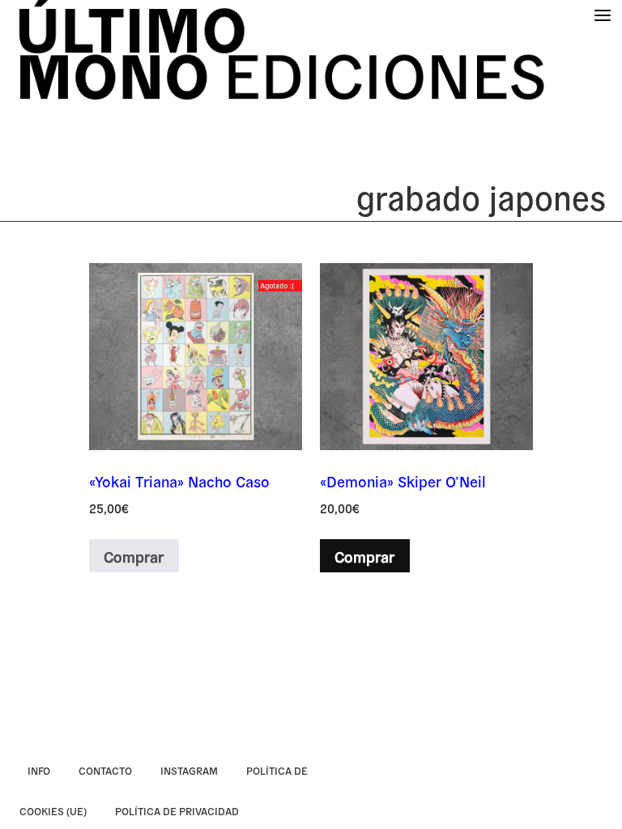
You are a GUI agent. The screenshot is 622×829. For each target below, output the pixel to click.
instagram (189, 770)
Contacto (105, 770)
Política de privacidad (177, 811)
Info (39, 770)
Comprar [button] (364, 556)
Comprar (134, 556)
